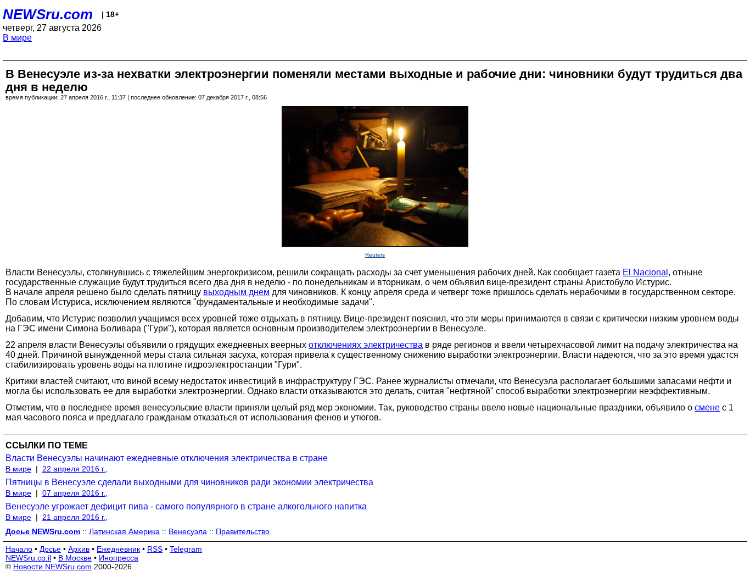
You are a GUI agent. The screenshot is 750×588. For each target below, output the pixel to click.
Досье (50, 549)
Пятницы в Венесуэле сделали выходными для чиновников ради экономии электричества (189, 482)
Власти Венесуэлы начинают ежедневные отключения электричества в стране (166, 458)
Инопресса (118, 557)
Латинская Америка (124, 531)
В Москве (75, 557)
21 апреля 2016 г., (75, 517)
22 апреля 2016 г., (75, 468)
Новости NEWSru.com (52, 566)
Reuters (375, 255)
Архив (78, 549)
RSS (155, 549)
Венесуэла (188, 531)
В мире (17, 37)
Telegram (186, 549)
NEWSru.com (48, 14)
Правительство (243, 531)
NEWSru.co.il (28, 557)
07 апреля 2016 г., (75, 493)
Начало (18, 549)
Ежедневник (118, 549)
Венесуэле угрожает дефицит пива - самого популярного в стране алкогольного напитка (186, 506)
